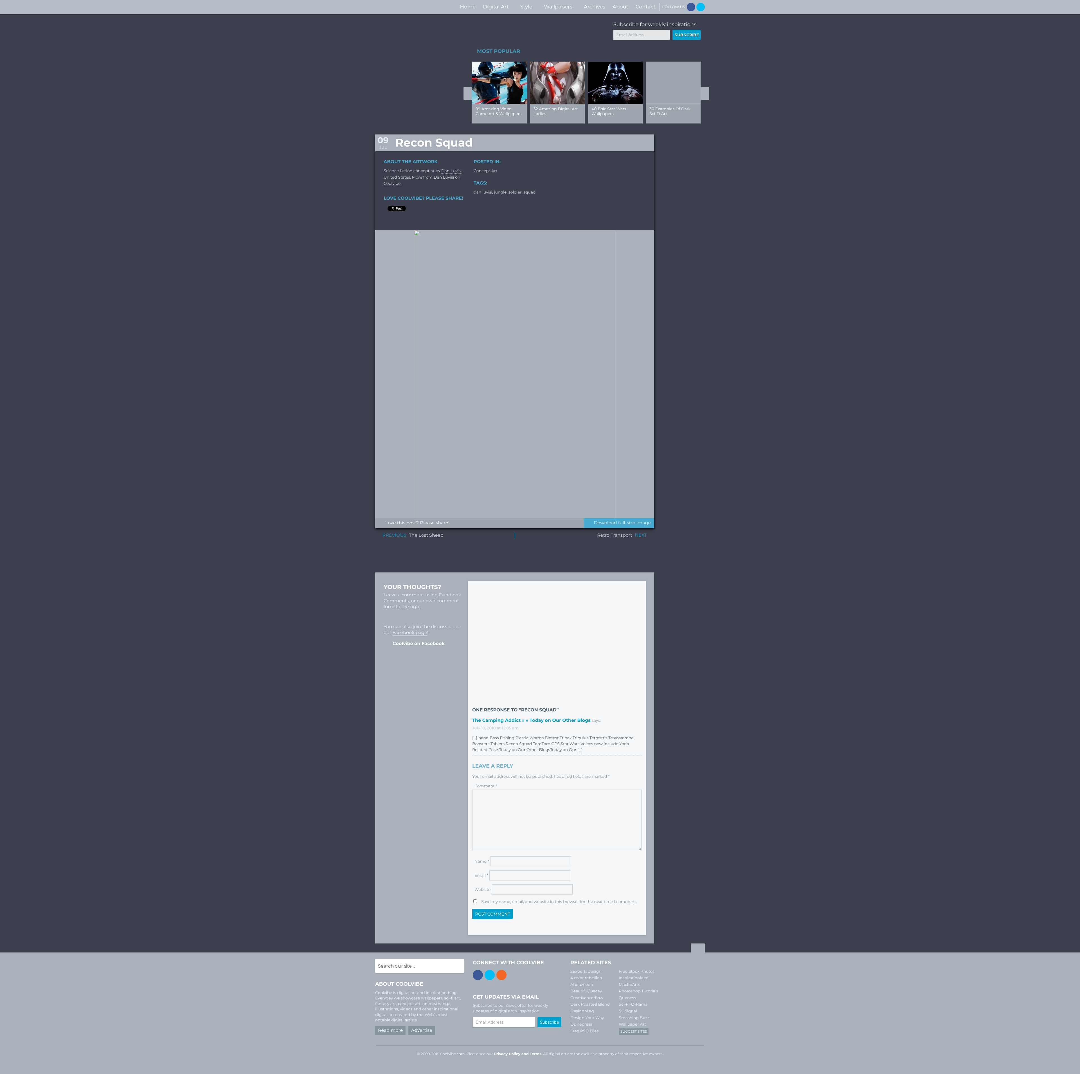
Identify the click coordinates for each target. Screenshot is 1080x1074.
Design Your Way (587, 1017)
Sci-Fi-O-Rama (633, 1004)
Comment (485, 785)
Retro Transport (614, 535)
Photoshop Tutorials (638, 991)
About (620, 7)
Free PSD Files (584, 1030)
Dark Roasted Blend (590, 1004)
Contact (646, 7)
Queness (627, 997)
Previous (468, 93)
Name (481, 861)
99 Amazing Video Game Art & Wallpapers (498, 111)
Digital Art (496, 7)
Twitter (700, 7)
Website (482, 889)
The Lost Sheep (426, 535)
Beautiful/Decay (586, 991)
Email (481, 875)
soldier (515, 192)
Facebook (691, 7)
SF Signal (628, 1011)
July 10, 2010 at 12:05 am (495, 728)
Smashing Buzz (634, 1017)
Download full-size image (622, 523)
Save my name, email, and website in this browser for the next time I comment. (559, 901)
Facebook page (409, 632)
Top (698, 948)
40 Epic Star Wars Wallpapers (608, 111)
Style (526, 7)
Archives (594, 7)
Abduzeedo (581, 984)
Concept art (485, 170)
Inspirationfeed (634, 977)
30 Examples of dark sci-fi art (670, 111)
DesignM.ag (582, 1011)
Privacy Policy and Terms (517, 1054)
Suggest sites (633, 1032)
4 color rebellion (586, 977)
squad (529, 192)
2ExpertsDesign (586, 971)
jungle (500, 192)
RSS (501, 975)
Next (705, 93)
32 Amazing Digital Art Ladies (556, 111)
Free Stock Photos (636, 971)
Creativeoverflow (586, 997)
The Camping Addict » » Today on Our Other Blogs (531, 720)
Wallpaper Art (632, 1024)
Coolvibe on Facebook (419, 643)
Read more (390, 1030)
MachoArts (629, 984)
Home (468, 7)
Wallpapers (558, 7)
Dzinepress (581, 1024)
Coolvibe (405, 7)
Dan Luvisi (451, 170)
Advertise (421, 1030)
